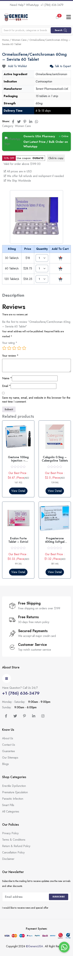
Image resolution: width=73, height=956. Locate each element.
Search (58, 30)
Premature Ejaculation (15, 792)
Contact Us (8, 745)
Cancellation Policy (13, 852)
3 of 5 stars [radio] (14, 348)
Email (6, 386)
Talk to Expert (63, 66)
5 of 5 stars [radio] (24, 348)
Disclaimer (8, 859)
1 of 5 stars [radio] (4, 348)
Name (7, 378)
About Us (7, 738)
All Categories (10, 811)
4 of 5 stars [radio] (19, 348)
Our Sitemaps (10, 758)
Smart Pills (8, 805)
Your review (10, 356)
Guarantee (8, 751)
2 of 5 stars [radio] (9, 348)
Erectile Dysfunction (14, 786)
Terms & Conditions (13, 840)
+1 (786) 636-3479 (52, 5)
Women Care (19, 40)
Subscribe (58, 896)
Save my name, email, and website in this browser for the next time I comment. (36, 400)
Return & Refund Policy (16, 846)
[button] (60, 17)
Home (5, 40)
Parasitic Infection (12, 799)
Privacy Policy (10, 833)
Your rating (9, 343)
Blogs (5, 764)
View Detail (18, 491)
